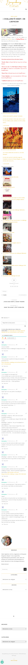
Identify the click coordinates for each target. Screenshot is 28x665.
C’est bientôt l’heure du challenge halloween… (14, 210)
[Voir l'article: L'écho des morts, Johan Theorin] (15, 99)
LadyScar (9, 39)
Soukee (4, 295)
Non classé (14, 16)
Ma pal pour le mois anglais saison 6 (12, 243)
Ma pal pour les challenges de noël (11, 275)
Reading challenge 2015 (9, 187)
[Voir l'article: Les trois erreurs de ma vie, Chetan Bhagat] (15, 138)
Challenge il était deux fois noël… (11, 177)
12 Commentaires (23, 295)
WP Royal (14, 655)
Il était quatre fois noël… (9, 232)
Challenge (4, 291)
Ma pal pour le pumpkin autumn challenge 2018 (14, 265)
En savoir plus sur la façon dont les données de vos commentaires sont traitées (13, 331)
